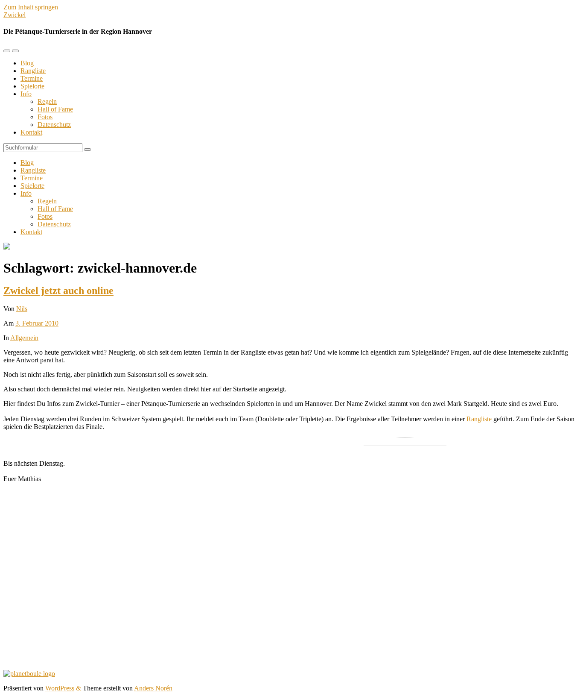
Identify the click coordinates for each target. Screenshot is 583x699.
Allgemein (24, 337)
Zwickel (14, 14)
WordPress (59, 688)
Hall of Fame (55, 109)
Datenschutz (54, 124)
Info (26, 93)
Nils (21, 308)
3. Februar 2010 (36, 323)
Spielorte (32, 86)
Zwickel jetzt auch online (58, 290)
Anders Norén (153, 688)
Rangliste (33, 70)
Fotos (45, 116)
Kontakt (31, 132)
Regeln (47, 101)
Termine (31, 78)
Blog (27, 63)
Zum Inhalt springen (30, 7)
